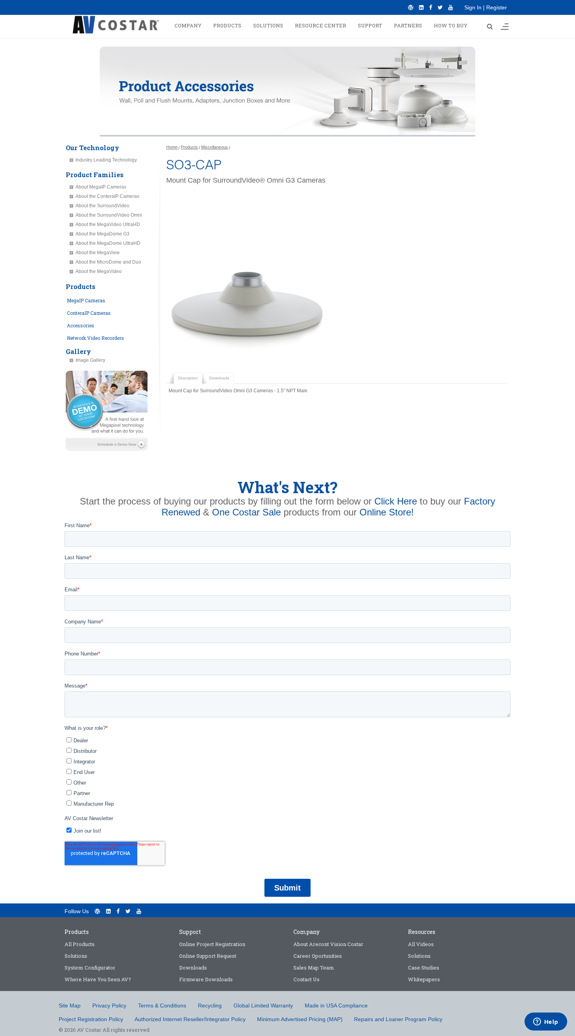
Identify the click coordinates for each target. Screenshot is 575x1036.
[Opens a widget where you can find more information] (545, 1022)
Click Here (395, 501)
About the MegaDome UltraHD (107, 243)
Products (189, 147)
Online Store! (386, 512)
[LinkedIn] (421, 7)
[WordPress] (410, 7)
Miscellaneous (214, 147)
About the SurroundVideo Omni (108, 215)
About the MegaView (97, 252)
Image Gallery (90, 360)
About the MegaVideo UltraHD (107, 224)
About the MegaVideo (98, 271)
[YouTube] (450, 7)
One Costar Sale (246, 512)
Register (496, 7)
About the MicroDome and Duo (108, 262)
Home (172, 147)
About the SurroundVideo (102, 205)
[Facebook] (430, 7)
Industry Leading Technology (106, 160)
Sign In (473, 7)
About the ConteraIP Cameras (107, 196)
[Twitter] (440, 7)
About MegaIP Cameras (100, 187)
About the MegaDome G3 (102, 234)
